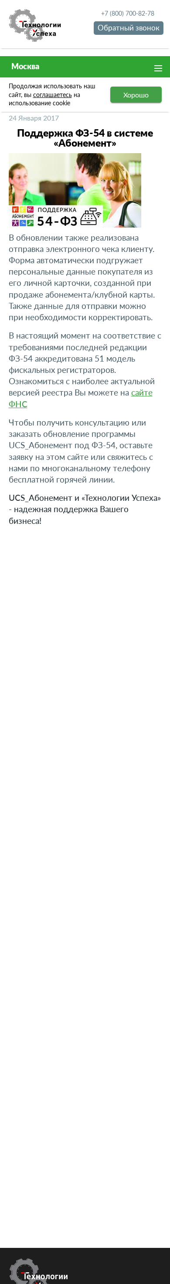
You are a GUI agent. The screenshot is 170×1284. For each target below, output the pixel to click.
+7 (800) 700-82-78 (127, 13)
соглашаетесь (52, 94)
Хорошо (136, 95)
